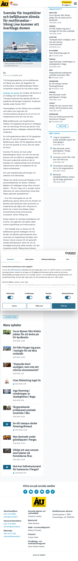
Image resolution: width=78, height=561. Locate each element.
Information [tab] (29, 259)
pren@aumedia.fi (11, 517)
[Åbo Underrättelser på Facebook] (25, 492)
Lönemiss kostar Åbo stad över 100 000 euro (64, 159)
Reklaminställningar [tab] (48, 259)
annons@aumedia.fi (12, 526)
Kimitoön (53, 13)
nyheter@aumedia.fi (12, 536)
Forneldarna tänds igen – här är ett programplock (63, 168)
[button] (66, 5)
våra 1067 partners (14, 270)
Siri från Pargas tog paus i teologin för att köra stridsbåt (62, 31)
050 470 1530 (10, 533)
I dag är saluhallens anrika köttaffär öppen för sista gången (64, 141)
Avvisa (14, 306)
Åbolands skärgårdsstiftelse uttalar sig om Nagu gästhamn (64, 178)
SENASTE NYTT (55, 9)
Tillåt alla (64, 306)
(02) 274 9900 (10, 514)
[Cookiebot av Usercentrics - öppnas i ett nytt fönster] (67, 253)
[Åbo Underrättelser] (39, 502)
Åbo (51, 70)
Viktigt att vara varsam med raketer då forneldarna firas (61, 108)
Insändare (53, 81)
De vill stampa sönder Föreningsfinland (58, 86)
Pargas (52, 26)
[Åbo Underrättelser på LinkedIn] (48, 492)
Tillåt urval (39, 306)
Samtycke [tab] (10, 259)
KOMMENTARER (11, 317)
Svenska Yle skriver (11, 93)
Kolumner (53, 51)
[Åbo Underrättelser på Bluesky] (31, 492)
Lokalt (52, 103)
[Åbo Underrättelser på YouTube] (42, 492)
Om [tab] (67, 259)
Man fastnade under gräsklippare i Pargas (58, 97)
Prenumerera (66, 2)
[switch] (29, 297)
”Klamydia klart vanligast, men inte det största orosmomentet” (62, 43)
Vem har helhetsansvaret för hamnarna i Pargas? (61, 119)
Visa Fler (62, 126)
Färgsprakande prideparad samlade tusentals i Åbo (60, 75)
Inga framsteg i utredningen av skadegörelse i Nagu (62, 64)
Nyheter (52, 37)
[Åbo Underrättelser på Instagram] (36, 492)
